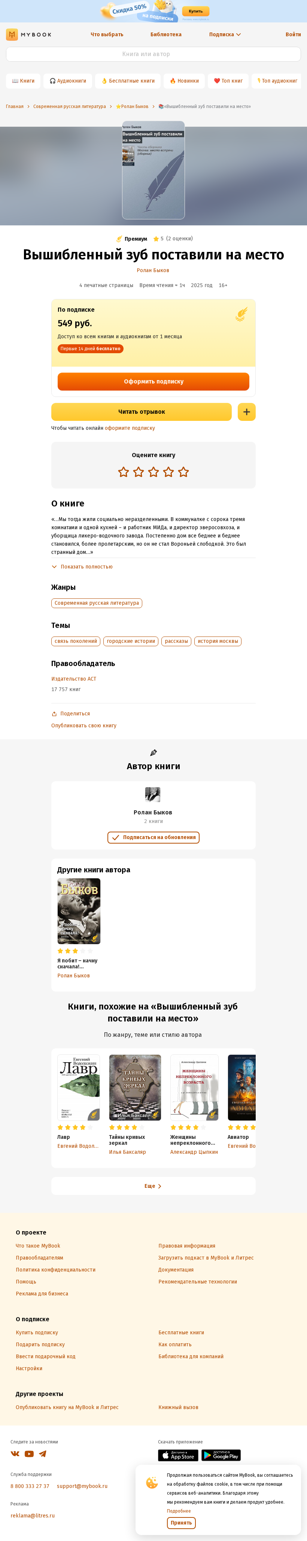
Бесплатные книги (132, 81)
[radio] (124, 472)
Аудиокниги (71, 81)
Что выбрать (107, 34)
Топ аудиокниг (279, 81)
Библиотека (166, 34)
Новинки (188, 81)
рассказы (176, 641)
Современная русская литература (97, 603)
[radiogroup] (153, 473)
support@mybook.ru (82, 1486)
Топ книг (232, 81)
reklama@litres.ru (32, 1516)
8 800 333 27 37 (29, 1486)
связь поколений (76, 641)
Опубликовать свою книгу (83, 725)
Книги (27, 81)
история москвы (218, 641)
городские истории (131, 641)
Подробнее (179, 1511)
